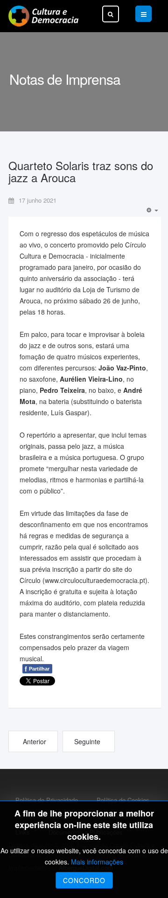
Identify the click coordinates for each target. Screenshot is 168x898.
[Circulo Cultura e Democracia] (43, 16)
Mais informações (97, 861)
